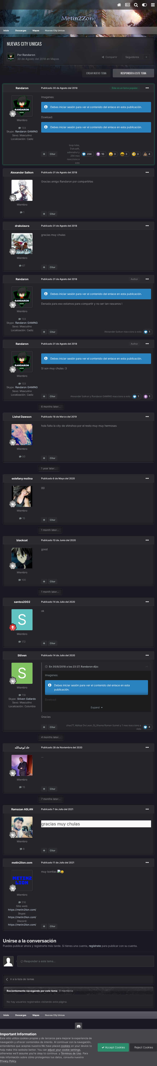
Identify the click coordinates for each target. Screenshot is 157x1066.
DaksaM (74, 148)
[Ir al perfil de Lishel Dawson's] (22, 434)
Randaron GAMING (26, 131)
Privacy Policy (8, 1061)
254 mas (75, 155)
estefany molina (22, 478)
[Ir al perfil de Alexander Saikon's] (22, 190)
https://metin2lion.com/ (22, 909)
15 (23, 518)
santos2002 (22, 601)
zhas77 (70, 725)
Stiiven (22, 655)
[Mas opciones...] (147, 88)
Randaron (28, 54)
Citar (52, 154)
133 (23, 127)
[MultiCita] (44, 154)
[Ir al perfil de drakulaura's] (22, 243)
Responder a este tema (133, 73)
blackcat (22, 540)
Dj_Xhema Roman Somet (106, 725)
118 (23, 694)
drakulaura (22, 225)
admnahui (72, 152)
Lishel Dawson (22, 416)
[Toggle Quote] (46, 666)
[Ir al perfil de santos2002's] (22, 619)
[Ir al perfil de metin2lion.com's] (22, 880)
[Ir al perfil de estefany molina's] (22, 496)
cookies (65, 1045)
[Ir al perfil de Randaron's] (11, 57)
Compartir (110, 57)
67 (23, 265)
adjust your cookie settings (64, 1049)
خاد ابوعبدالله (22, 747)
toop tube (74, 145)
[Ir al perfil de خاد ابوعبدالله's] (22, 765)
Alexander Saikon (22, 172)
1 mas (125, 725)
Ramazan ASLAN (22, 809)
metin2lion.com (22, 862)
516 (23, 902)
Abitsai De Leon (83, 725)
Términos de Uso (71, 1053)
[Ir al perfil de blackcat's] (22, 558)
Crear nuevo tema (96, 73)
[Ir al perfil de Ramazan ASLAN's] (22, 827)
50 (23, 456)
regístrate (95, 945)
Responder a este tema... (39, 961)
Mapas (55, 58)
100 (23, 579)
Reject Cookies (143, 1047)
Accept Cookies (114, 1047)
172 (23, 641)
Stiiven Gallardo (26, 698)
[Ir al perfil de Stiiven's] (22, 673)
